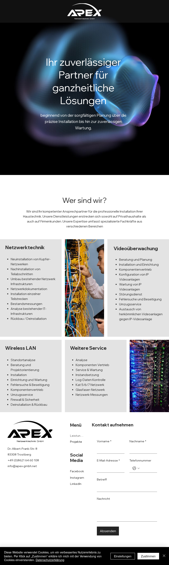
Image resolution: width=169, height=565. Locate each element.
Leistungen (77, 436)
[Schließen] (164, 556)
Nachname (137, 441)
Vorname (104, 441)
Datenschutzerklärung (50, 560)
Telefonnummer (140, 460)
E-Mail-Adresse (108, 460)
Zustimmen (148, 556)
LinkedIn (75, 484)
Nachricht (103, 499)
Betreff (102, 479)
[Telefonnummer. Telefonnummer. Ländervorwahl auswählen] (136, 468)
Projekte (76, 442)
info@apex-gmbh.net (22, 466)
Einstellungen (122, 556)
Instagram (77, 477)
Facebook (77, 471)
